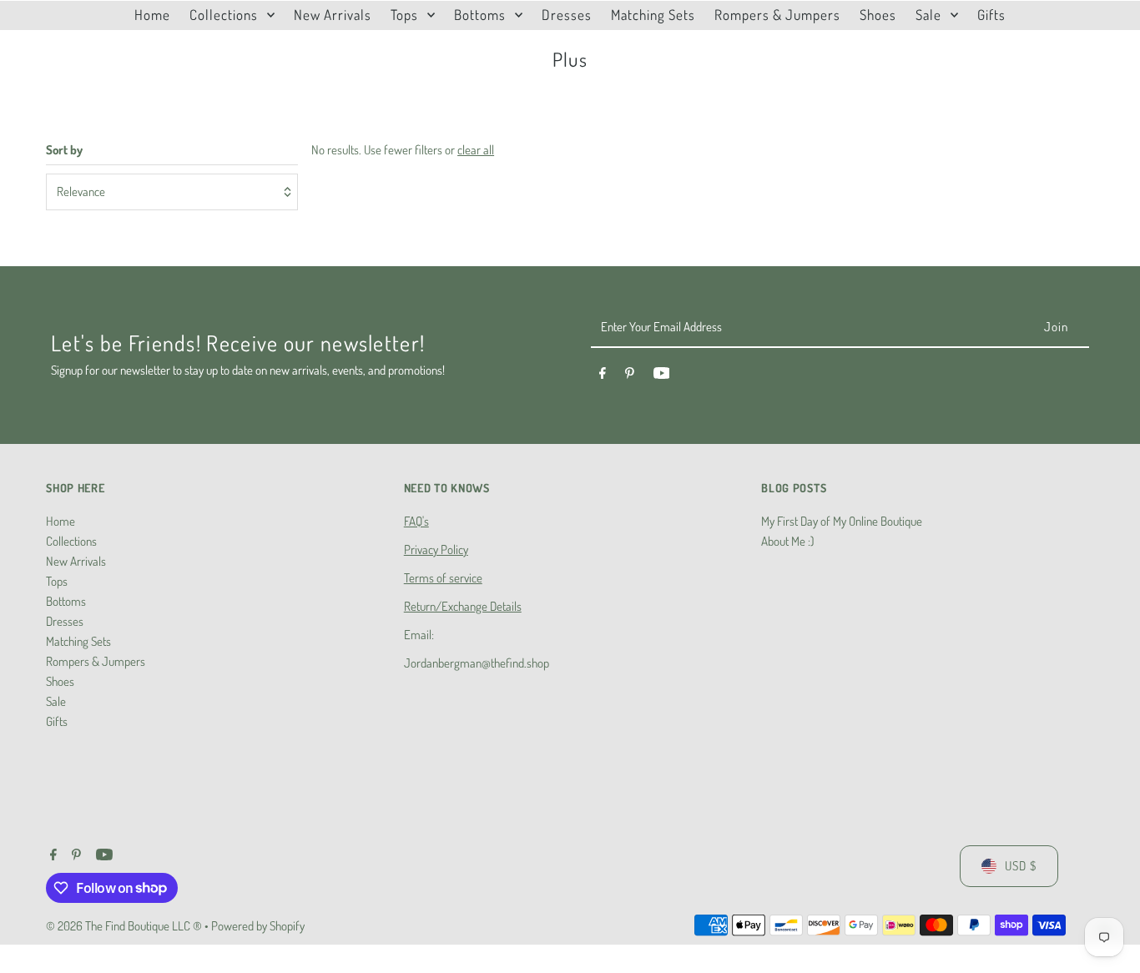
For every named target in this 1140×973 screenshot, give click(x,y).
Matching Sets (78, 641)
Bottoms (66, 601)
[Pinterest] (629, 376)
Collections (71, 541)
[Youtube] (661, 376)
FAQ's (416, 521)
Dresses (64, 621)
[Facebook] (602, 376)
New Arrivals (76, 561)
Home (60, 521)
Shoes (60, 681)
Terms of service (443, 578)
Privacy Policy (436, 549)
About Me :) (787, 541)
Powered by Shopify (258, 926)
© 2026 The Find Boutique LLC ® (125, 926)
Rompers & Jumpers (95, 661)
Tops (57, 581)
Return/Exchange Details (463, 606)
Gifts (57, 721)
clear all (475, 150)
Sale (56, 701)
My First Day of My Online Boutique (841, 521)
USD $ (1021, 866)
